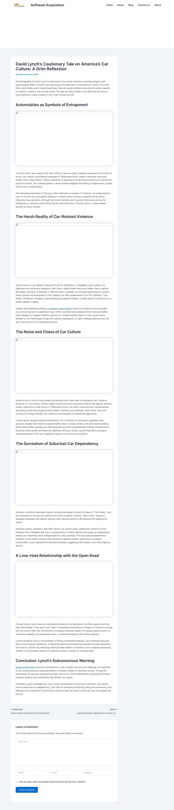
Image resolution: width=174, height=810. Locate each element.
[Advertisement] (87, 29)
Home (109, 5)
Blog (130, 5)
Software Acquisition (47, 5)
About (157, 5)
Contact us (144, 5)
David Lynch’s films (25, 667)
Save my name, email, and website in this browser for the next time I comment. (52, 782)
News (120, 5)
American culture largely (60, 308)
